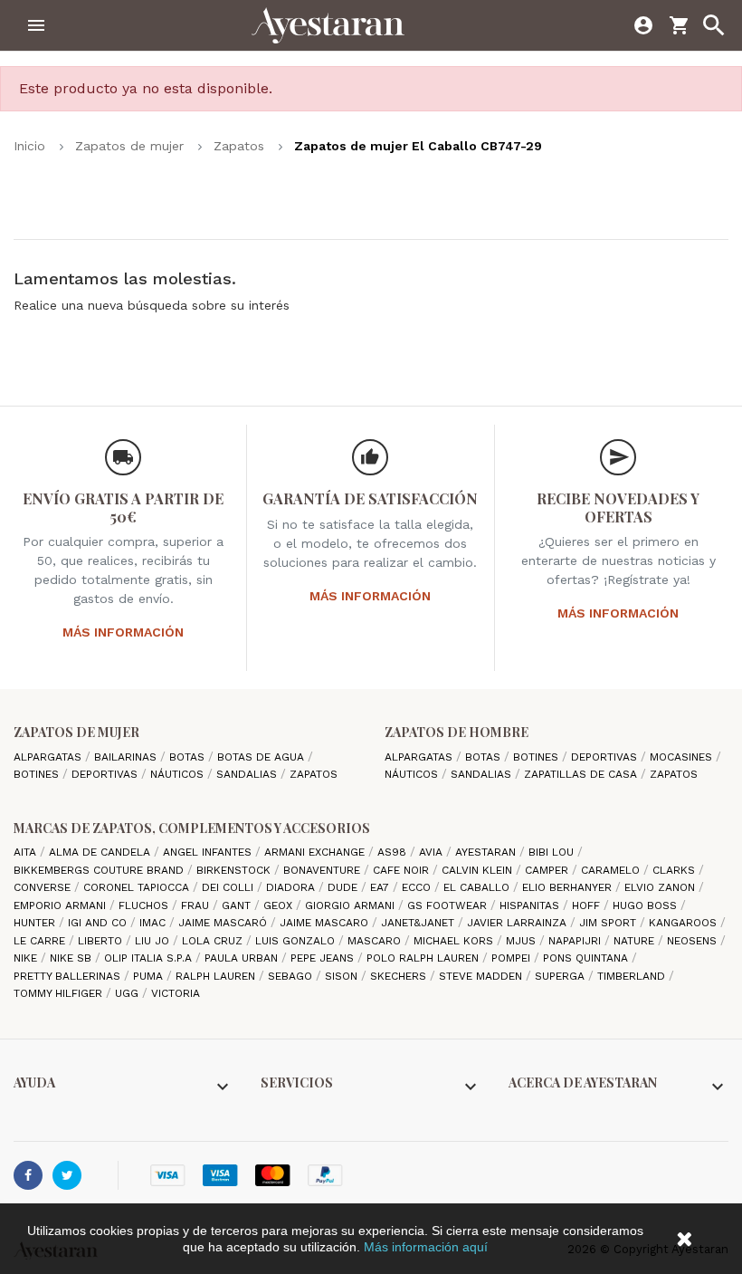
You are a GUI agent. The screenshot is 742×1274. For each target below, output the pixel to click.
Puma (149, 976)
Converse (44, 887)
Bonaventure (323, 870)
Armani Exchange (316, 852)
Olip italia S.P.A (149, 958)
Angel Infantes (209, 852)
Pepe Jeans (323, 958)
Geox (279, 905)
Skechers (400, 976)
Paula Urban (243, 958)
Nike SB (72, 958)
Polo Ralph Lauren (424, 958)
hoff (588, 905)
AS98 (393, 852)
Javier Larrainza (518, 922)
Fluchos (145, 905)
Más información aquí (426, 1247)
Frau (197, 905)
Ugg (128, 993)
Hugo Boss (646, 905)
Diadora (292, 887)
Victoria (175, 993)
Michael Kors (455, 940)
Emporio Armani (61, 905)
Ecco (418, 887)
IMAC (154, 922)
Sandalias (248, 774)
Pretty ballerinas (69, 976)
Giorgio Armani (351, 905)
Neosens (693, 940)
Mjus (522, 940)
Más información (123, 632)
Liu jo (154, 940)
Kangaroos (684, 922)
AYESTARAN (487, 852)
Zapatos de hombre (456, 732)
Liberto (102, 940)
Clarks (675, 870)
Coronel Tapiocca (138, 887)
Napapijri (576, 940)
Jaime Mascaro (326, 922)
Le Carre (41, 940)
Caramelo (612, 870)
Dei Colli (229, 887)
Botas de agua (262, 757)
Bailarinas (127, 757)
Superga (561, 976)
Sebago (292, 976)
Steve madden (482, 976)
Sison (343, 976)
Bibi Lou (552, 852)
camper (548, 870)
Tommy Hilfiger (60, 993)
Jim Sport (609, 922)
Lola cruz (214, 940)
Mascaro (375, 940)
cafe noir (403, 870)
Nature (636, 940)
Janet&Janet (419, 922)
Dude (344, 887)
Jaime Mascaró (224, 922)
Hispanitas (531, 905)
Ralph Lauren (217, 976)
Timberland (633, 976)
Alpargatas (49, 757)
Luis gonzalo (296, 940)
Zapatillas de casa (582, 774)
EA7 (381, 887)
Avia (432, 852)
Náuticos (178, 774)
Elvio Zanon (661, 887)
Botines (38, 774)
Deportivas (106, 774)
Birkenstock (235, 870)
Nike (27, 958)
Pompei (512, 958)
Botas (188, 757)
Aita (27, 852)
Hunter (36, 922)
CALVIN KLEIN (479, 870)
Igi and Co (99, 922)
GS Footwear (448, 905)
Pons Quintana (587, 958)
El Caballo (478, 887)
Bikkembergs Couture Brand (100, 870)
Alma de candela (101, 852)
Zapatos (314, 774)
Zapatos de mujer (76, 732)
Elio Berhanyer (568, 887)
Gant (238, 905)
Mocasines (683, 757)
